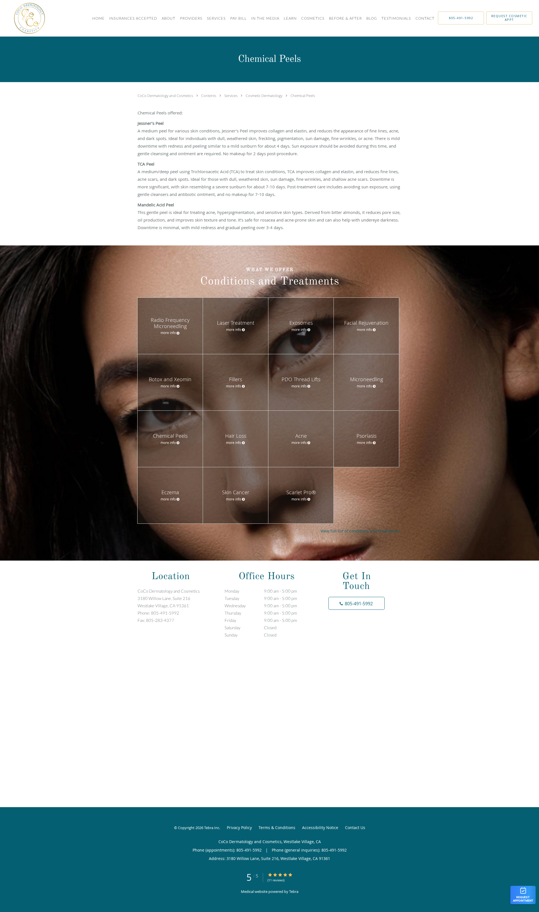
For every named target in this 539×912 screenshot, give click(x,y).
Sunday (251, 634)
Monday (261, 590)
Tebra (293, 891)
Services (231, 95)
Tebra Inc (211, 827)
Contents (209, 95)
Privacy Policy (239, 827)
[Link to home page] (22, 18)
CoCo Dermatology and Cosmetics (166, 95)
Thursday (261, 612)
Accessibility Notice (320, 827)
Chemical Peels (303, 95)
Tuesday (261, 598)
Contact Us (355, 827)
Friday (261, 620)
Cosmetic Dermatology (264, 95)
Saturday (251, 627)
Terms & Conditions (277, 827)
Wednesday (261, 605)
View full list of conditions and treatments (360, 531)
